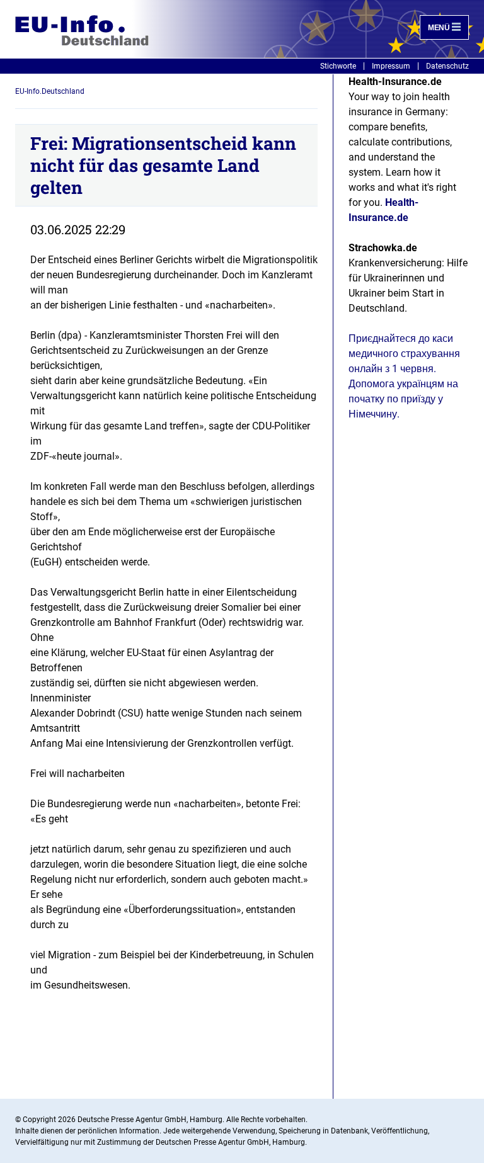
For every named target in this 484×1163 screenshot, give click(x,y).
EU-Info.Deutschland (49, 91)
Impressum (391, 66)
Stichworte (338, 66)
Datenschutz (447, 66)
